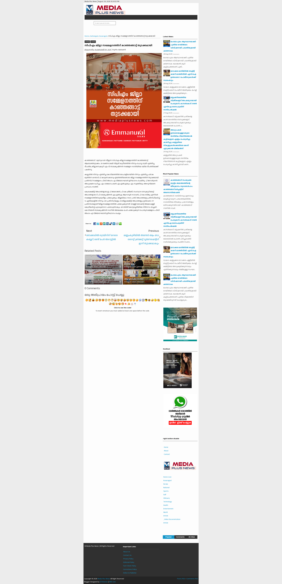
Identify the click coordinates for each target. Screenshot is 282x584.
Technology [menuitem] (167, 501)
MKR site (112, 582)
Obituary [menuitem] (166, 498)
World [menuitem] (165, 512)
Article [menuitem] (165, 516)
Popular (168, 537)
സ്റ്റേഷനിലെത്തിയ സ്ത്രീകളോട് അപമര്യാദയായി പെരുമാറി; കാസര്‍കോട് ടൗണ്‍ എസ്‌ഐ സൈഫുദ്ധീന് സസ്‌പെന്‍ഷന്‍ (180, 103)
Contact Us (127, 555)
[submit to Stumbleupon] (104, 223)
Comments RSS (192, 578)
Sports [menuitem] (166, 491)
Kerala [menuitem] (165, 484)
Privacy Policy (128, 559)
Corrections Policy (130, 569)
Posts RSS (181, 578)
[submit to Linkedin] (114, 223)
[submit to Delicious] (110, 223)
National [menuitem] (166, 487)
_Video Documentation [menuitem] (171, 519)
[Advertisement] (156, 27)
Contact (167, 454)
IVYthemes (104, 582)
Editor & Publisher (130, 573)
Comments (180, 537)
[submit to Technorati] (120, 223)
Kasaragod (93, 41)
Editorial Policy (128, 562)
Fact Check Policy (129, 566)
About (166, 450)
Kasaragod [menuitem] (167, 480)
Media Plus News (104, 578)
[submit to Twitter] (98, 223)
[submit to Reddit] (117, 223)
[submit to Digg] (107, 223)
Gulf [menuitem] (164, 494)
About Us (126, 551)
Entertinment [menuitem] (168, 508)
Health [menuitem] (165, 505)
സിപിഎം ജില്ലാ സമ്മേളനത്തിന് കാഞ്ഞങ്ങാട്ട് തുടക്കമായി (118, 45)
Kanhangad (87, 41)
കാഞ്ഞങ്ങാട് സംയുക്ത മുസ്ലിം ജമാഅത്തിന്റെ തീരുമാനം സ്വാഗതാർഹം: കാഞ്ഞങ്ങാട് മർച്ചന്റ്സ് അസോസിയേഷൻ (178, 186)
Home (166, 447)
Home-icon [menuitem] (167, 477)
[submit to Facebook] (94, 223)
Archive (192, 537)
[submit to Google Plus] (101, 223)
